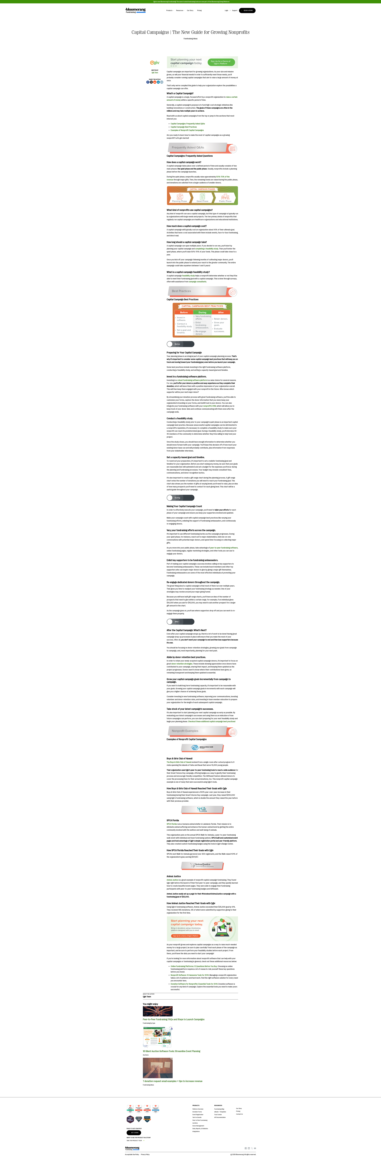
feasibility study (188, 276)
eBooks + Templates (220, 1112)
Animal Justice (172, 880)
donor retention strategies (181, 664)
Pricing (238, 1111)
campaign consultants (197, 282)
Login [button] (226, 10)
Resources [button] (179, 10)
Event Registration (197, 1114)
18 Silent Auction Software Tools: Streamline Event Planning (171, 1051)
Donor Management (198, 1126)
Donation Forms (197, 1112)
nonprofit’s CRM (209, 406)
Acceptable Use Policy (132, 1154)
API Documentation (220, 1117)
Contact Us (239, 1114)
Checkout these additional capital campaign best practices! (211, 721)
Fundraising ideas (190, 38)
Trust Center (218, 1114)
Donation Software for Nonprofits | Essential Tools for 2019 (194, 984)
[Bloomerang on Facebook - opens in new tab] (246, 1149)
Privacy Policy (145, 1154)
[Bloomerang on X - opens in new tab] (252, 1149)
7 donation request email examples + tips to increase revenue (172, 1081)
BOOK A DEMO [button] (248, 10)
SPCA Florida (172, 824)
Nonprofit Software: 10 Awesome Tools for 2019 (190, 975)
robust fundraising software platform (192, 380)
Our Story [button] (190, 10)
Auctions (195, 1123)
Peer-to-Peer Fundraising (199, 1120)
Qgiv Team (155, 72)
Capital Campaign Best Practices (184, 127)
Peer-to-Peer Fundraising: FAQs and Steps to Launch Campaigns (173, 1019)
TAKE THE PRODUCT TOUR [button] (134, 1140)
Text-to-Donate (196, 1117)
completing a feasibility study (206, 249)
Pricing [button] (199, 10)
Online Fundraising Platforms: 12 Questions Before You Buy (194, 966)
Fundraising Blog (219, 1109)
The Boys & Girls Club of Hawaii (179, 762)
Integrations (196, 1131)
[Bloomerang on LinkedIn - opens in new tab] (249, 1149)
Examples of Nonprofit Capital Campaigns (187, 130)
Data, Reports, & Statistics (200, 1128)
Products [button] (169, 10)
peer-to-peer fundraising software (224, 548)
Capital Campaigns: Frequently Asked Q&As (188, 124)
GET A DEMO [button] (134, 1133)
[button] (234, 10)
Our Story (239, 1108)
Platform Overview (197, 1109)
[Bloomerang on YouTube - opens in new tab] (255, 1149)
